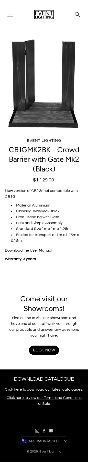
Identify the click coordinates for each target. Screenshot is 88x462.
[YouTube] (51, 431)
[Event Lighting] (44, 14)
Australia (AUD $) (44, 441)
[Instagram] (37, 431)
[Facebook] (44, 431)
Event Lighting (50, 451)
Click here (14, 389)
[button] (77, 14)
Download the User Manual (28, 250)
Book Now (44, 350)
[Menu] (10, 15)
